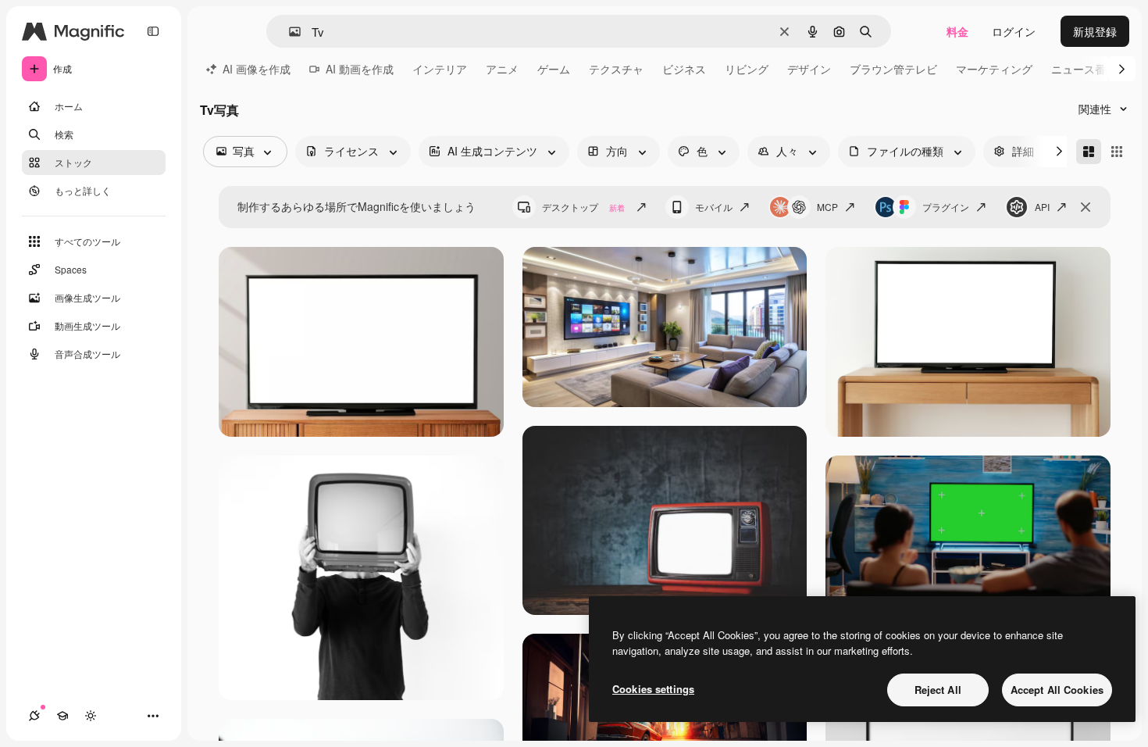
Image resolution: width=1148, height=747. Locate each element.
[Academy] (62, 715)
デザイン (809, 69)
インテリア (439, 69)
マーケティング (994, 69)
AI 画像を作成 (257, 69)
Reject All (937, 689)
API (1042, 206)
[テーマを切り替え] (90, 715)
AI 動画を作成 (360, 69)
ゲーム (553, 69)
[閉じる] (1085, 207)
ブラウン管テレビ (893, 69)
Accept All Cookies (1057, 689)
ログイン (1014, 31)
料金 (957, 31)
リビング (746, 69)
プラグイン (945, 206)
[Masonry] (1088, 151)
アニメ (502, 69)
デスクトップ (583, 206)
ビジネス (684, 69)
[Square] (1116, 151)
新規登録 (1095, 31)
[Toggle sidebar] (153, 31)
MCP (827, 206)
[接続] (34, 715)
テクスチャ (616, 69)
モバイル (714, 206)
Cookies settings (653, 688)
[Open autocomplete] (288, 32)
